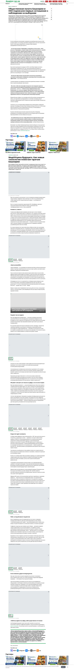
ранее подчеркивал (14, 626)
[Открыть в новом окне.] (13, 136)
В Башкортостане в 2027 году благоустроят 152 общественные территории (40, 4)
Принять (63, 666)
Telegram (55, 1)
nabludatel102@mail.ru (25, 130)
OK (50, 1)
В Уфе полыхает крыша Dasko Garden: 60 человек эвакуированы (25, 4)
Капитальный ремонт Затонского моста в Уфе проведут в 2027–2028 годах (56, 4)
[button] (48, 247)
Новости (7, 3)
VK (46, 1)
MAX (64, 1)
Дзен (60, 1)
